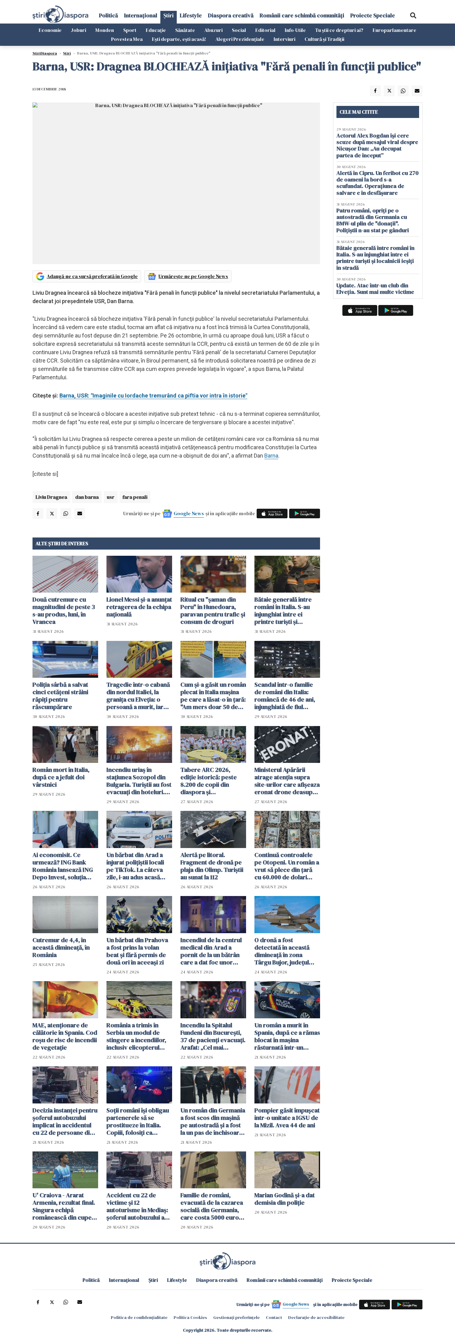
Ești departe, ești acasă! (179, 39)
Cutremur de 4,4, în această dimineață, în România (61, 947)
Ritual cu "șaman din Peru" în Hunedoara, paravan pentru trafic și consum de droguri (212, 610)
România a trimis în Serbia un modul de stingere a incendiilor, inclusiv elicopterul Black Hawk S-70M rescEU (136, 1036)
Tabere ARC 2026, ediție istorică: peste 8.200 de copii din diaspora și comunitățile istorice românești (209, 781)
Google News (189, 513)
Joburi (78, 30)
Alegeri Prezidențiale (239, 39)
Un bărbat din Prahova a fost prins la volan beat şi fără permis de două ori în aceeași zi (137, 951)
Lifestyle (191, 15)
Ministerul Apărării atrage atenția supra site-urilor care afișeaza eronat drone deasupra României (287, 781)
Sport (129, 30)
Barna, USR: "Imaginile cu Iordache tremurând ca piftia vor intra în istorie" (153, 395)
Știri (168, 15)
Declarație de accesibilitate (316, 1317)
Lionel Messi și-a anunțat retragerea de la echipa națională (139, 607)
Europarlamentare (394, 30)
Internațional (140, 15)
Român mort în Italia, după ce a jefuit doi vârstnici (60, 777)
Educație (156, 30)
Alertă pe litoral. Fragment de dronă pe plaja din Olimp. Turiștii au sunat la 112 (211, 866)
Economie (50, 30)
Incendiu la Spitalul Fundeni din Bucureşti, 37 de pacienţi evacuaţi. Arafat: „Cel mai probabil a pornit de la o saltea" (212, 1036)
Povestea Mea (127, 39)
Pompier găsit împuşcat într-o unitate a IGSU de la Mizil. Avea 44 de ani (287, 1118)
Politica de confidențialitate (139, 1317)
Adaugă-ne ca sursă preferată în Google (92, 276)
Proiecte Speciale (372, 15)
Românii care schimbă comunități (302, 15)
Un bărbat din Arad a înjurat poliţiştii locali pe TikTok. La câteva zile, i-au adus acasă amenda (135, 866)
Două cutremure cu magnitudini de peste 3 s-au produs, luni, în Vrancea (63, 610)
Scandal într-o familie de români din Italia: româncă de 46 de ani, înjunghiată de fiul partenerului (284, 696)
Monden (104, 30)
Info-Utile (295, 30)
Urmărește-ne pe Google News (193, 276)
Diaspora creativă (231, 15)
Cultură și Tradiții (324, 39)
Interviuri (284, 39)
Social (239, 30)
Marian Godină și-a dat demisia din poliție (284, 1198)
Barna (271, 455)
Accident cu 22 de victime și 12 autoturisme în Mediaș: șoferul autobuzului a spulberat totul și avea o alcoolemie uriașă (139, 1206)
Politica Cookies (190, 1317)
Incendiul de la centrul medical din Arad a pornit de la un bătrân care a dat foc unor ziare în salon (211, 951)
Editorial (265, 30)
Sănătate (185, 30)
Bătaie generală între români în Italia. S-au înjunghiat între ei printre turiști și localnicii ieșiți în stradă (286, 610)
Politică (108, 15)
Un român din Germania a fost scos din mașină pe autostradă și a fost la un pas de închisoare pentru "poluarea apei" (212, 1121)
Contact (274, 1317)
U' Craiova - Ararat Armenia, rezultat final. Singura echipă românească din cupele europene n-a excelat (64, 1206)
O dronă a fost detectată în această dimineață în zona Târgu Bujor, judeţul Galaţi (282, 951)
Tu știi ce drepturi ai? (339, 30)
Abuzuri (213, 30)
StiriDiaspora (44, 53)
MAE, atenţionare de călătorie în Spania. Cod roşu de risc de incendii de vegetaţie (64, 1036)
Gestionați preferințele (236, 1317)
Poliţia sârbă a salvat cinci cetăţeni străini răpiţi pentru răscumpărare (60, 696)
